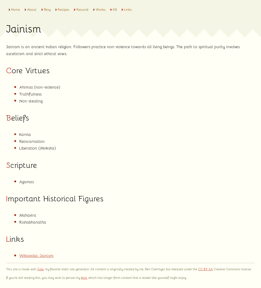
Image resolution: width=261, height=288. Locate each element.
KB (115, 9)
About (31, 9)
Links (128, 9)
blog (84, 277)
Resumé (82, 9)
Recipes (63, 9)
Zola (40, 269)
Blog (47, 9)
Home (15, 9)
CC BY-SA (205, 269)
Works (100, 9)
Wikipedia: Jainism (36, 255)
